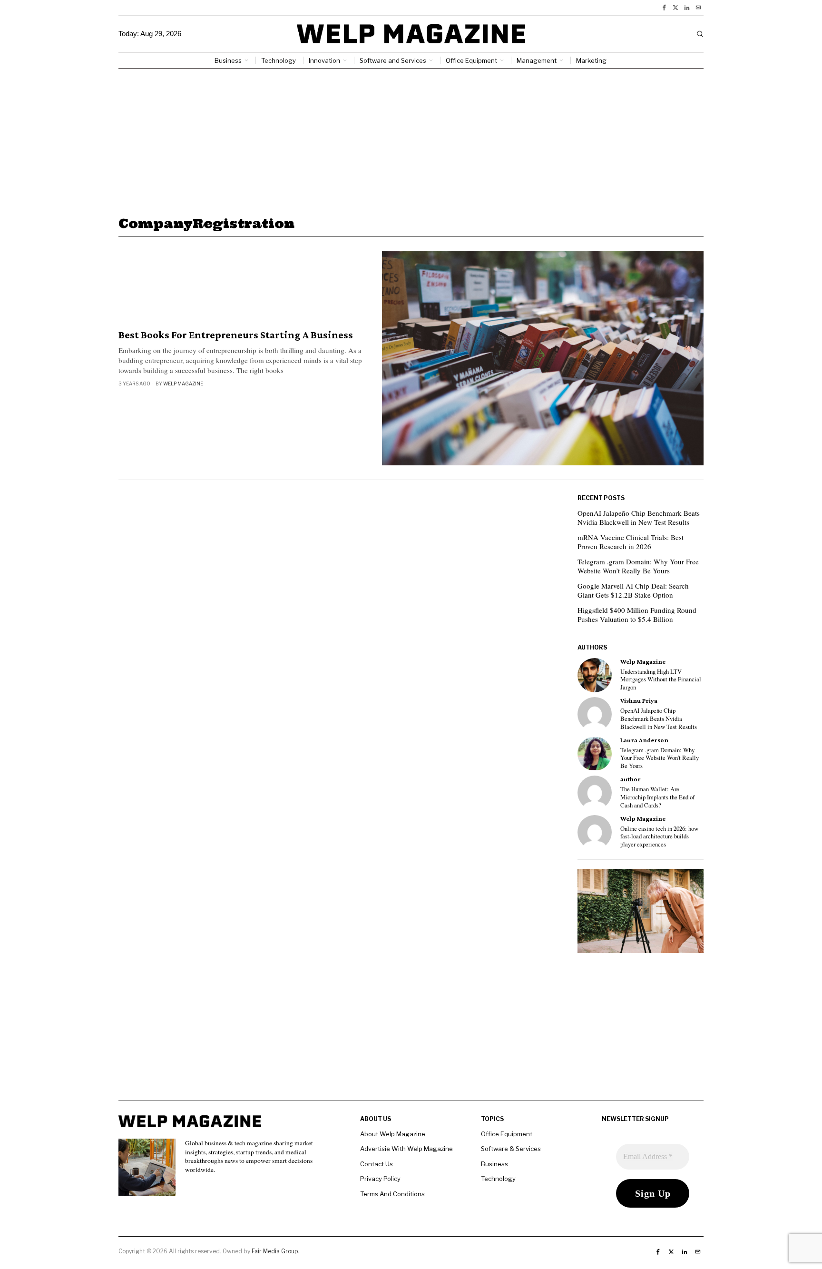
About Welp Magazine (392, 1134)
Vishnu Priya (638, 700)
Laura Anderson (644, 740)
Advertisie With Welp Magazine (406, 1148)
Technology (498, 1178)
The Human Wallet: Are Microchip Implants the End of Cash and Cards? (657, 797)
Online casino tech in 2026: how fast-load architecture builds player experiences (659, 836)
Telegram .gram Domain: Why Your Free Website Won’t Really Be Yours (638, 566)
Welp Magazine (183, 383)
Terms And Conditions (392, 1194)
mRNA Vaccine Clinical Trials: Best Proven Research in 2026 (630, 541)
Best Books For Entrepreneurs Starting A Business (235, 335)
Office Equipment (506, 1134)
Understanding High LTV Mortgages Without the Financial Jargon (660, 679)
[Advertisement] (411, 140)
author (630, 779)
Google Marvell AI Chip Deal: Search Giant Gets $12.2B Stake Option (633, 590)
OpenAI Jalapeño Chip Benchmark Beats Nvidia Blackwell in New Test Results (638, 517)
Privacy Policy (380, 1178)
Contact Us (376, 1164)
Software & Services (511, 1148)
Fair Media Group (275, 1251)
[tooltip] (664, 7)
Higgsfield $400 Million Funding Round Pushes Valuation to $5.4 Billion (636, 614)
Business (494, 1164)
